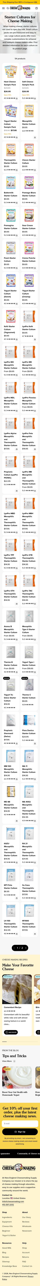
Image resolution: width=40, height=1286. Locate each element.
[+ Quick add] (17, 99)
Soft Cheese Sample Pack (28, 83)
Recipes (5, 1257)
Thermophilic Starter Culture (10, 161)
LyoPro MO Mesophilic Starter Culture (10, 365)
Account (26, 1252)
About (25, 1212)
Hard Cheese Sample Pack (10, 83)
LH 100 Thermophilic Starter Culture (10, 923)
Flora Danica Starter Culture (28, 732)
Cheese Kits (7, 1226)
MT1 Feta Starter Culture (10, 887)
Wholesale (26, 1226)
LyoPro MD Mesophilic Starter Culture (28, 365)
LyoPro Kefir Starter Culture (28, 328)
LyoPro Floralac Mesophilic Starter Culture (29, 400)
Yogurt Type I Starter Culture (28, 664)
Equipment (7, 1221)
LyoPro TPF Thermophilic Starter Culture (10, 558)
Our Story (26, 1217)
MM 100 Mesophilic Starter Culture (10, 769)
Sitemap (6, 1261)
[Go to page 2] (25, 948)
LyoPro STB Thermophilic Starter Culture (28, 558)
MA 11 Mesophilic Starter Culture (28, 769)
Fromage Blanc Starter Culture (29, 194)
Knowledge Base (9, 1266)
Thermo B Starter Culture (10, 664)
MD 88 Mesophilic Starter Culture (10, 804)
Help (24, 1243)
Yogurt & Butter (9, 1235)
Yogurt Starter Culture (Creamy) (28, 293)
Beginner (6, 1230)
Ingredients (7, 1217)
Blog (4, 1252)
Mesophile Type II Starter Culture (28, 629)
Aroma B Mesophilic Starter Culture (10, 629)
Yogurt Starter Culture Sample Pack (10, 124)
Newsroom (27, 1230)
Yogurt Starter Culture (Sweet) (10, 293)
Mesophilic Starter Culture (28, 123)
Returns (25, 1257)
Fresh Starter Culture (10, 259)
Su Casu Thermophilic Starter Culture (28, 888)
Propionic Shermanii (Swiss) (8, 733)
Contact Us (27, 1266)
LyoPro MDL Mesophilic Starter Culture (10, 400)
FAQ (24, 1261)
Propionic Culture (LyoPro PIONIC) (11, 474)
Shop (4, 1212)
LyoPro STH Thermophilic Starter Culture (10, 593)
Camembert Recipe (12, 1007)
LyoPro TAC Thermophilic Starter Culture (28, 593)
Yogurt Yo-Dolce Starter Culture (10, 697)
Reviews (25, 1221)
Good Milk (6, 1247)
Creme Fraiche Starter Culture (28, 259)
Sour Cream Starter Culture (28, 227)
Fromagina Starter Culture (10, 227)
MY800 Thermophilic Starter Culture (28, 923)
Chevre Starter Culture (28, 161)
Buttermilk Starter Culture (10, 194)
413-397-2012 (8, 1204)
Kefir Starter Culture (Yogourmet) (9, 329)
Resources (7, 1243)
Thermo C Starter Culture (28, 696)
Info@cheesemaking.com (13, 1201)
